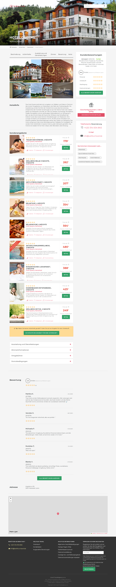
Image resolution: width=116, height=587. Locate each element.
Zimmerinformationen (20, 350)
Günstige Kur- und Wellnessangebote (69, 555)
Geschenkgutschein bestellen (91, 115)
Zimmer (53, 54)
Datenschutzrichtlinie (95, 557)
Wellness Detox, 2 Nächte (38, 309)
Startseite (14, 47)
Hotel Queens (30, 141)
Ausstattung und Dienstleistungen (41, 54)
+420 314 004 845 (93, 127)
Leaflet (93, 533)
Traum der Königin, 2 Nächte (39, 140)
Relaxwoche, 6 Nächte (36, 224)
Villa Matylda (82, 157)
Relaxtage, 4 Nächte (35, 203)
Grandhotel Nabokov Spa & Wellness (89, 161)
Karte (70, 54)
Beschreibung (15, 54)
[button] (58, 514)
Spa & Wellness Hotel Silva (86, 153)
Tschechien (22, 47)
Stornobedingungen (19, 361)
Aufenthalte (27, 54)
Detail (66, 148)
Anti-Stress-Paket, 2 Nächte (39, 182)
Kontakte (44, 6)
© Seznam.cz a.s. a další (101, 533)
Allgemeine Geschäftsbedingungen (68, 544)
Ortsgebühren (17, 356)
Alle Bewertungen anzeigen (91, 92)
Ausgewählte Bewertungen (41, 549)
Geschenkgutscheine (34, 6)
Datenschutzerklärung (64, 552)
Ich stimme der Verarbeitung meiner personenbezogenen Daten (93, 564)
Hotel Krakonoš (95, 157)
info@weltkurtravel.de (18, 548)
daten (37, 547)
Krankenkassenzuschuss (65, 549)
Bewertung (62, 54)
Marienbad (30, 47)
